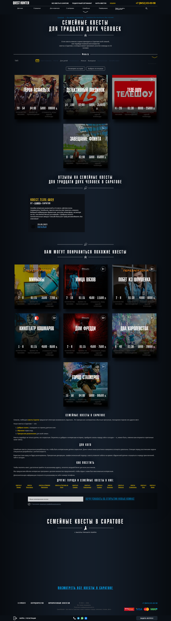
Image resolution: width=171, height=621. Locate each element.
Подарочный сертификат (82, 3)
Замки (37, 203)
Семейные (86, 8)
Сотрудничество (37, 603)
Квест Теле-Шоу (42, 199)
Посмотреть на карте (75, 69)
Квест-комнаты (46, 61)
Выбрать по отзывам (95, 69)
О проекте (22, 603)
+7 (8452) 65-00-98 (146, 3)
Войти (22, 618)
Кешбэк (113, 3)
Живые (83, 61)
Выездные (92, 61)
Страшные (37, 8)
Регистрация (31, 618)
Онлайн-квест (114, 61)
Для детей (64, 61)
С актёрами (70, 8)
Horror (55, 61)
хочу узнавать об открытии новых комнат (110, 498)
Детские (20, 8)
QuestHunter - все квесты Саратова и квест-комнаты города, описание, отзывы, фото (84, 609)
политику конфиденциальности (50, 504)
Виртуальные (102, 61)
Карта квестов (100, 3)
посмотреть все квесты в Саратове (85, 588)
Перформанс (103, 8)
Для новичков (54, 8)
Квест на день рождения (120, 8)
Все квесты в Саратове (60, 3)
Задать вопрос (146, 618)
